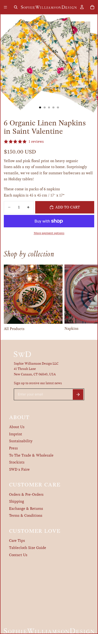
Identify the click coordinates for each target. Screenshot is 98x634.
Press (13, 448)
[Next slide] (89, 298)
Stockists (16, 462)
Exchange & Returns (26, 508)
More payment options (49, 233)
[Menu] (5, 7)
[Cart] (92, 7)
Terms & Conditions (25, 515)
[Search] (15, 7)
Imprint (15, 434)
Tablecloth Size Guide (27, 547)
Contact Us (18, 555)
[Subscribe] (78, 394)
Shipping (16, 501)
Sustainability (21, 441)
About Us (16, 427)
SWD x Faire (19, 469)
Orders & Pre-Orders (26, 494)
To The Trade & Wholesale (31, 455)
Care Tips (17, 540)
